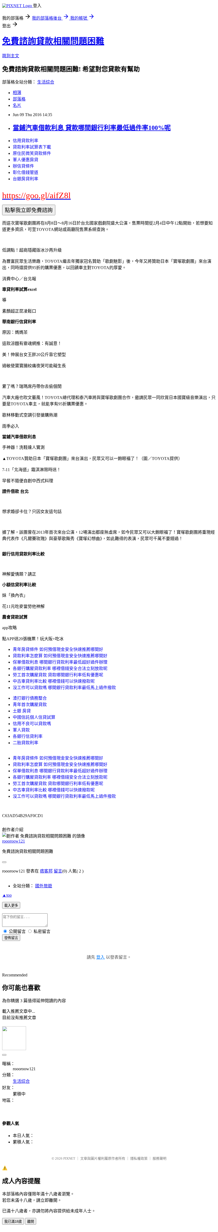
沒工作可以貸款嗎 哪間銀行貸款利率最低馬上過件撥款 (64, 687)
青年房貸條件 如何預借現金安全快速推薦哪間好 (58, 649)
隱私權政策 (139, 1158)
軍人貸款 (21, 730)
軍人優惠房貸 (25, 159)
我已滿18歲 (13, 1222)
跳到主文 (10, 56)
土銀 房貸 (22, 711)
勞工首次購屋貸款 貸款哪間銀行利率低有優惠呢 (58, 675)
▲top (7, 895)
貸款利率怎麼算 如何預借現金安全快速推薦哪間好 (60, 656)
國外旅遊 (43, 886)
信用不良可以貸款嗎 (32, 723)
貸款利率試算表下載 (32, 147)
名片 (17, 105)
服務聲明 (159, 1158)
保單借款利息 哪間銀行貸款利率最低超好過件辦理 (60, 662)
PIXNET (69, 1158)
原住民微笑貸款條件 (32, 153)
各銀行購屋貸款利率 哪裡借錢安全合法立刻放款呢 (60, 668)
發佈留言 (11, 938)
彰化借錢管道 (25, 172)
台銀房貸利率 (25, 179)
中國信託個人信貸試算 (34, 717)
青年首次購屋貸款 (30, 704)
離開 (30, 1222)
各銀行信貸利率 (28, 736)
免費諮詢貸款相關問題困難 (53, 41)
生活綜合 (45, 82)
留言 (58, 871)
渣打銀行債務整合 (30, 698)
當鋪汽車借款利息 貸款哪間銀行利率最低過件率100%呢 (92, 127)
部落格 (19, 99)
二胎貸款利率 (25, 742)
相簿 (17, 92)
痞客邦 (46, 871)
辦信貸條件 (23, 166)
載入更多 (11, 905)
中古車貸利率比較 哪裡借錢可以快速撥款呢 (54, 681)
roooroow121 (13, 841)
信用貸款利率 (25, 140)
